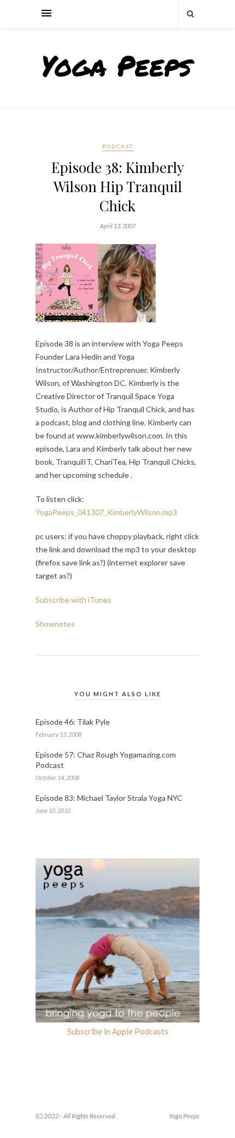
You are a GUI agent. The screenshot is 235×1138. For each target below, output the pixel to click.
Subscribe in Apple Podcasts (117, 1031)
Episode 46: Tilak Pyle (73, 721)
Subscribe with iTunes (73, 599)
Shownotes (55, 623)
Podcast (117, 146)
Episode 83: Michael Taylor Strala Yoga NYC (109, 797)
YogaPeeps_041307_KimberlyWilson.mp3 (106, 512)
